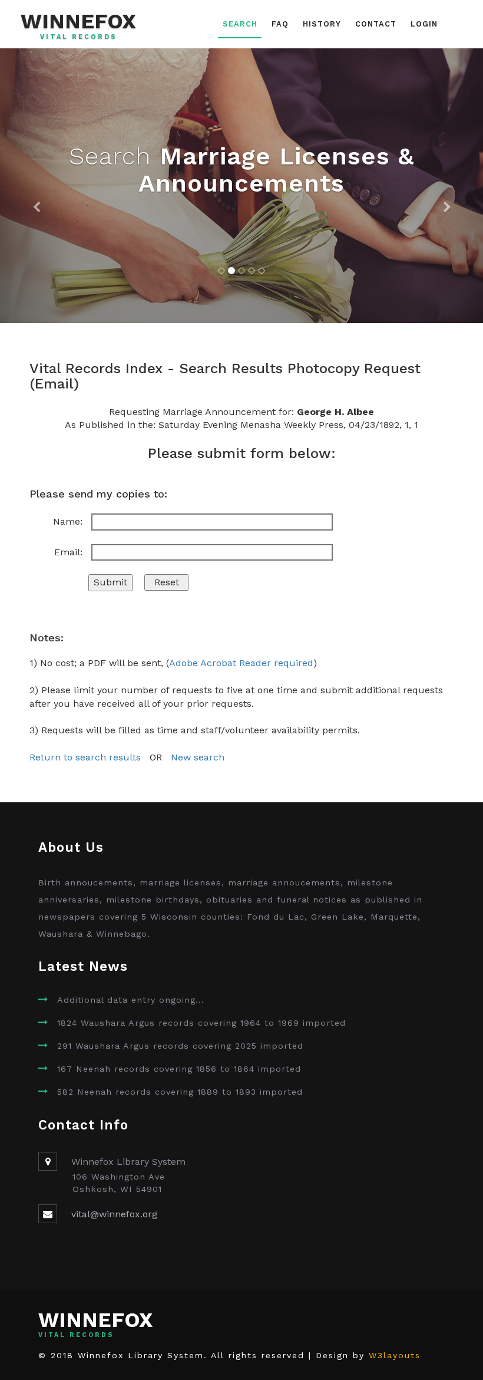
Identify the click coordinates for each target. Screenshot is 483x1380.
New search (197, 757)
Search (240, 23)
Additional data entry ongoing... (130, 999)
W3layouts (395, 1355)
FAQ (280, 23)
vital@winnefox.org (114, 1214)
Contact (375, 23)
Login (424, 23)
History (322, 23)
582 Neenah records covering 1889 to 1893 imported (180, 1091)
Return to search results (85, 757)
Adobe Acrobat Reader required (241, 662)
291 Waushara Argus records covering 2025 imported (180, 1045)
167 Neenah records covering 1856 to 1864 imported (179, 1068)
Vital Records (78, 37)
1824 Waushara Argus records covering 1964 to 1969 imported (201, 1022)
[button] (36, 185)
